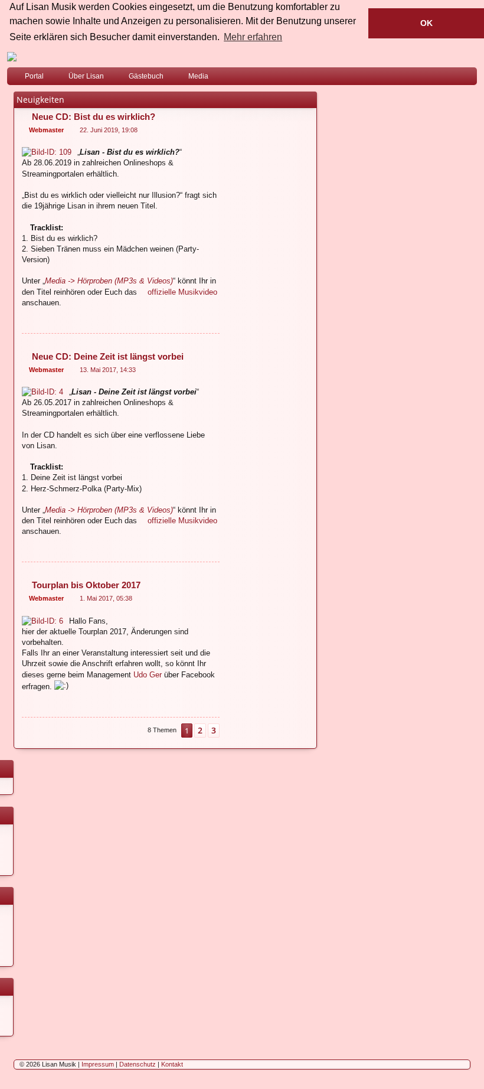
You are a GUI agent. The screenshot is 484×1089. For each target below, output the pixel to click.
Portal (34, 76)
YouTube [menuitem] (470, 78)
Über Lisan (86, 76)
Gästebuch (146, 76)
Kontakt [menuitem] (172, 1064)
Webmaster (46, 129)
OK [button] (426, 23)
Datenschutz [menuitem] (137, 1064)
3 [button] (213, 730)
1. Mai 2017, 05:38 (106, 598)
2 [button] (200, 730)
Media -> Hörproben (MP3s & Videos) (109, 280)
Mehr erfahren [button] (253, 37)
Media (198, 76)
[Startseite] (242, 56)
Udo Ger (147, 674)
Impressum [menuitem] (97, 1064)
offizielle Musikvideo (182, 292)
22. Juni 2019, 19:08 (109, 129)
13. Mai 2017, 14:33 (108, 369)
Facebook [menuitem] (452, 78)
